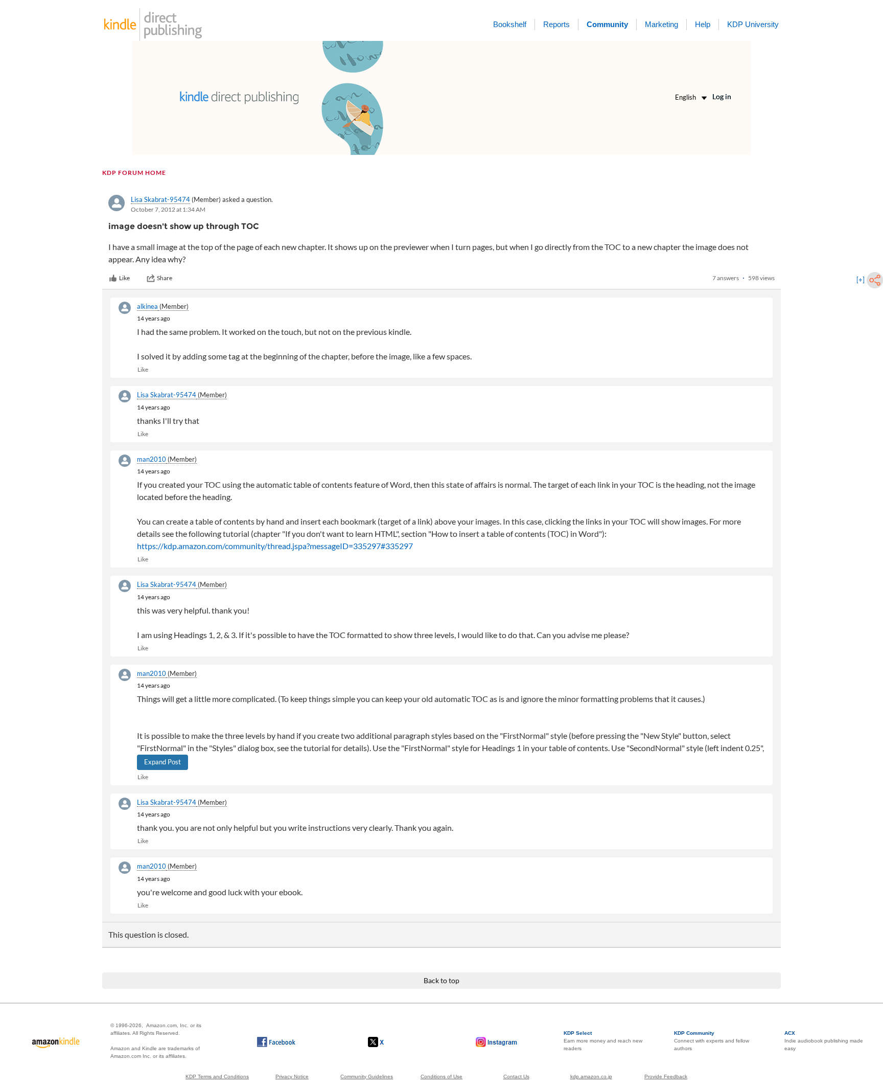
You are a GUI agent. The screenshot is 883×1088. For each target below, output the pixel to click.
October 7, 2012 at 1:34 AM (168, 209)
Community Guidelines (366, 1076)
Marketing (661, 24)
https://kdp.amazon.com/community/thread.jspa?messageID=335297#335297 (275, 546)
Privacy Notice (292, 1076)
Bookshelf (509, 24)
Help (702, 24)
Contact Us (516, 1076)
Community (607, 24)
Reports (556, 24)
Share (164, 278)
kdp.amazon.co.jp (591, 1076)
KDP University (753, 24)
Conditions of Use (441, 1076)
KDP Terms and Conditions (217, 1076)
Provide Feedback (665, 1076)
